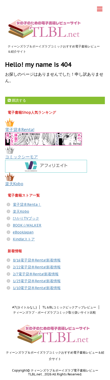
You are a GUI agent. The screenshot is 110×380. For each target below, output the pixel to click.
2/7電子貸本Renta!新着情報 (36, 274)
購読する (18, 100)
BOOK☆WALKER (27, 225)
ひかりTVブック (26, 218)
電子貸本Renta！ (27, 204)
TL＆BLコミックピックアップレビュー (69, 307)
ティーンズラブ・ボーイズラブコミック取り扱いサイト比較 (54, 312)
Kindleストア (24, 239)
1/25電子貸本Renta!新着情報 (37, 281)
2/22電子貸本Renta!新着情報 (37, 267)
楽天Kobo (14, 183)
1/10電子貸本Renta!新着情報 (37, 288)
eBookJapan (23, 232)
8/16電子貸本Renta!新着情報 (37, 260)
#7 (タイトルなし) (24, 307)
